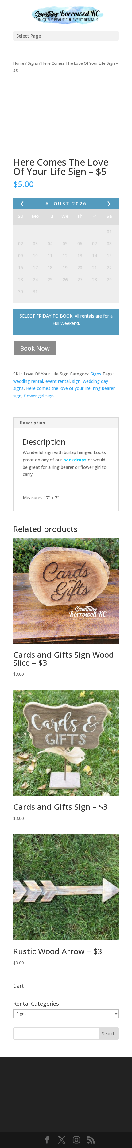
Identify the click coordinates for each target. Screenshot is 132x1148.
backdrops (75, 460)
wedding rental (28, 381)
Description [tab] (32, 423)
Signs (33, 63)
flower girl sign (39, 396)
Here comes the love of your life (58, 388)
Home (18, 63)
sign (76, 381)
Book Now (35, 348)
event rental (57, 381)
